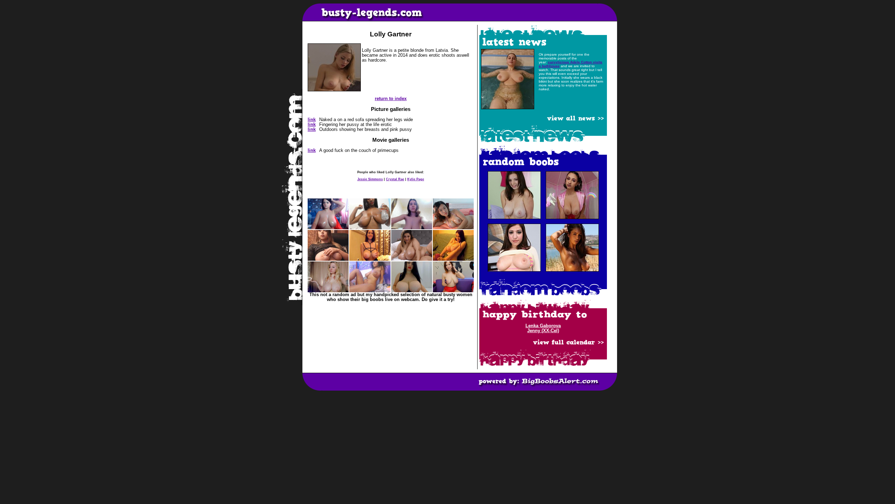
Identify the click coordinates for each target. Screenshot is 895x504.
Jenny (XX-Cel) (543, 330)
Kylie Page (415, 179)
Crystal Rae (395, 179)
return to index (391, 98)
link (312, 119)
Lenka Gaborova (543, 325)
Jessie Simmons (370, 179)
